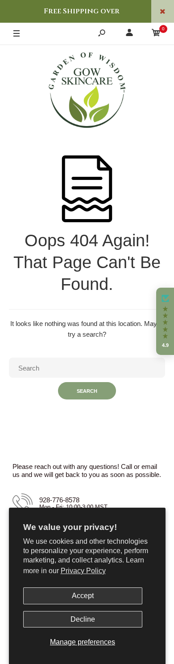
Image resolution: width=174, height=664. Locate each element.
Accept (83, 595)
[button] (165, 321)
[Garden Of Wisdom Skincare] (87, 91)
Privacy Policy (83, 570)
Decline (82, 619)
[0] (156, 34)
